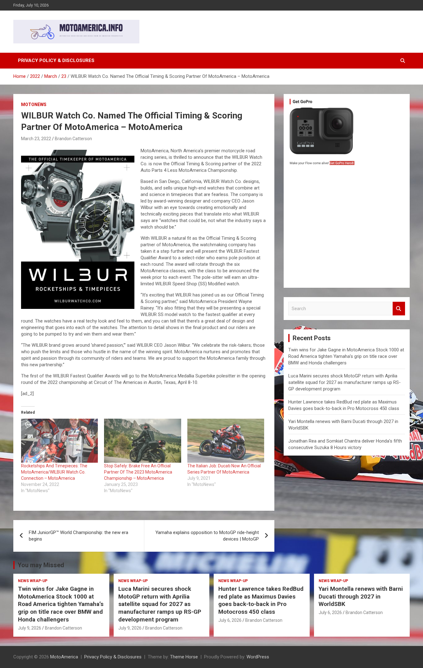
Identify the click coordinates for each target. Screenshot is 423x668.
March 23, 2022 (36, 138)
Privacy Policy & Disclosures (56, 60)
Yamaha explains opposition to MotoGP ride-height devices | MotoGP (207, 536)
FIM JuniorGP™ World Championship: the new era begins (78, 536)
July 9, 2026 (29, 628)
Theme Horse (184, 657)
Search (399, 309)
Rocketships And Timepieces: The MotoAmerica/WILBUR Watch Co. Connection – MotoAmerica (54, 472)
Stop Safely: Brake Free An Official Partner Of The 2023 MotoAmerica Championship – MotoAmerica (138, 472)
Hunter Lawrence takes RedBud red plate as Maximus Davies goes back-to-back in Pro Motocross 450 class (260, 600)
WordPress (257, 657)
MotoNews (33, 104)
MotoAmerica (64, 657)
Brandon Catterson (73, 138)
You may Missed (41, 565)
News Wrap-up (32, 581)
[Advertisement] (346, 228)
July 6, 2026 (230, 620)
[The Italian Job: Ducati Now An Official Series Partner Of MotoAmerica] (225, 441)
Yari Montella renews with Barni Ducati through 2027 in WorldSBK (361, 596)
